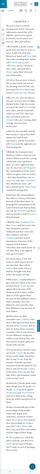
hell (34, 365)
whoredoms (30, 187)
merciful (21, 211)
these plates (17, 419)
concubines (30, 180)
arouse (20, 353)
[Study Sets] (21, 10)
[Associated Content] (38, 47)
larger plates (21, 426)
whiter (10, 268)
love (22, 89)
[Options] (35, 10)
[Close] (3, 29)
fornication (12, 392)
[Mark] (3, 34)
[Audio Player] (32, 466)
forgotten (31, 167)
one (13, 180)
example (24, 325)
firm (25, 92)
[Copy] (3, 39)
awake (20, 359)
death (21, 378)
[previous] (10, 471)
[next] (30, 471)
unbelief (11, 238)
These (12, 437)
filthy (22, 113)
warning (17, 389)
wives (14, 225)
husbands (25, 222)
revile (23, 286)
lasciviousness (28, 392)
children (26, 319)
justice (10, 72)
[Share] (3, 43)
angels (32, 368)
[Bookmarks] (26, 10)
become (31, 214)
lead (13, 144)
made (9, 443)
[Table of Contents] (2, 10)
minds (16, 92)
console (14, 62)
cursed (29, 107)
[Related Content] (30, 10)
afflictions (11, 65)
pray (29, 56)
